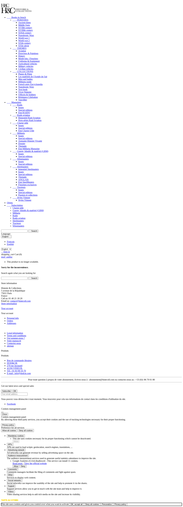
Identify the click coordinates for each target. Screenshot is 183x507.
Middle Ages (24, 25)
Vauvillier (22, 100)
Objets (10, 203)
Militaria (19, 133)
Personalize (107, 504)
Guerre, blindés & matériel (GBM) (30, 151)
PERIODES (20, 20)
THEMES (19, 48)
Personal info (13, 318)
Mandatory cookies (16, 436)
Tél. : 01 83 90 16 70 (16, 371)
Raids (17, 105)
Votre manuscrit (14, 341)
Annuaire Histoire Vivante (30, 141)
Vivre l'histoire (24, 92)
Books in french (16, 17)
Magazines (14, 102)
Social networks (14, 480)
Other (10, 475)
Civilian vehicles (25, 69)
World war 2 (24, 40)
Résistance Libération (28, 97)
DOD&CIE (12, 363)
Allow (16, 441)
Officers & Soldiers (27, 94)
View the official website (35, 463)
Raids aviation (21, 115)
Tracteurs (19, 187)
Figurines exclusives (27, 184)
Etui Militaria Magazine (29, 148)
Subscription (15, 205)
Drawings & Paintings (28, 53)
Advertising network (16, 450)
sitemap (10, 346)
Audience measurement (18, 456)
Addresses (11, 323)
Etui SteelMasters (26, 182)
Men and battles (25, 79)
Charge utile (20, 123)
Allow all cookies (9, 430)
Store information (9, 303)
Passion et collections (27, 195)
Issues (21, 107)
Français (10, 241)
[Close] (2, 412)
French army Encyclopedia (30, 84)
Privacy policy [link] (8, 425)
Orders (10, 321)
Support (11, 486)
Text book (22, 89)
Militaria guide (24, 82)
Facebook (11, 404)
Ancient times (24, 22)
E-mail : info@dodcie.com (19, 373)
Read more (18, 463)
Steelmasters (20, 166)
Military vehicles (25, 66)
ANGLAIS (23, 179)
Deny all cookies (26, 430)
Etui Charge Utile (26, 130)
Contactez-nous (14, 343)
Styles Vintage (21, 197)
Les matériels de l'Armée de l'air (32, 76)
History (21, 56)
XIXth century (24, 33)
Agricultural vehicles (27, 63)
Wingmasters (21, 159)
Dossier (21, 143)
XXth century (24, 43)
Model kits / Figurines (28, 58)
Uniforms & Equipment (29, 61)
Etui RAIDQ (24, 112)
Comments (12, 469)
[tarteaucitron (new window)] (9, 501)
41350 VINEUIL (15, 368)
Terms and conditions (16, 335)
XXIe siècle (23, 45)
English (10, 244)
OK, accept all (76, 504)
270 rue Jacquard (14, 365)
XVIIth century (25, 27)
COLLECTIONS (23, 71)
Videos (11, 492)
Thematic (22, 146)
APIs (10, 444)
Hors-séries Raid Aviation (29, 120)
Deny (23, 466)
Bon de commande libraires (19, 360)
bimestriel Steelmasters (28, 169)
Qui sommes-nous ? (16, 338)
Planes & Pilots (25, 74)
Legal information (15, 333)
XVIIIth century (25, 30)
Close (4, 414)
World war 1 (24, 38)
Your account (7, 308)
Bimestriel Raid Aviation (29, 118)
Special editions (25, 110)
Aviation (22, 51)
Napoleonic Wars (26, 35)
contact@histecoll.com (20, 301)
